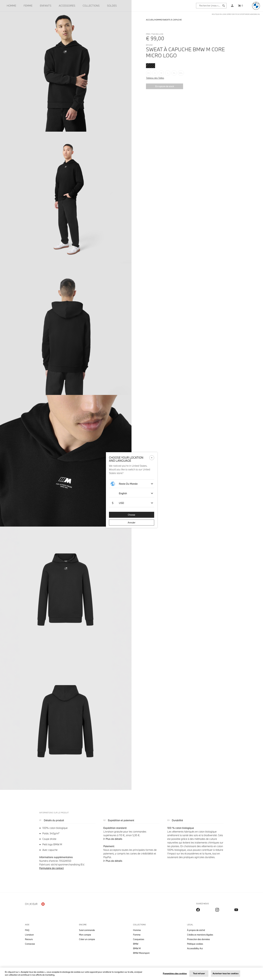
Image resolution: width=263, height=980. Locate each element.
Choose (131, 514)
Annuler (131, 522)
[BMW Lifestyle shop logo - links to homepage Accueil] (256, 6)
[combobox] (211, 5)
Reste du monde (128, 483)
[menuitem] (11, 5)
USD (118, 502)
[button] (232, 5)
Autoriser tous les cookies (225, 973)
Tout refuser (199, 973)
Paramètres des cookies (175, 973)
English (123, 493)
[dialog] (131, 490)
